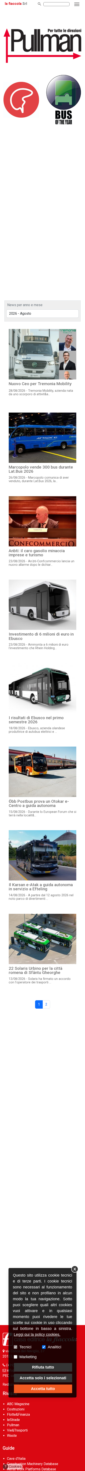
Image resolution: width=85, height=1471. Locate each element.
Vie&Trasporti (17, 1430)
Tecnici (25, 1347)
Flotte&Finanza (18, 1414)
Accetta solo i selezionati (43, 1378)
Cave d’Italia (16, 1459)
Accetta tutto (43, 1389)
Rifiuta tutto (43, 1367)
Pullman (13, 1425)
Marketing (28, 1357)
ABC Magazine (18, 1404)
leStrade (13, 1420)
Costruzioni (15, 1409)
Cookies (13, 1466)
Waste (12, 1435)
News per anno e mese (24, 305)
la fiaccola (13, 4)
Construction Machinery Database (32, 1464)
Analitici (54, 1347)
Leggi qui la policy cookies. (37, 1334)
